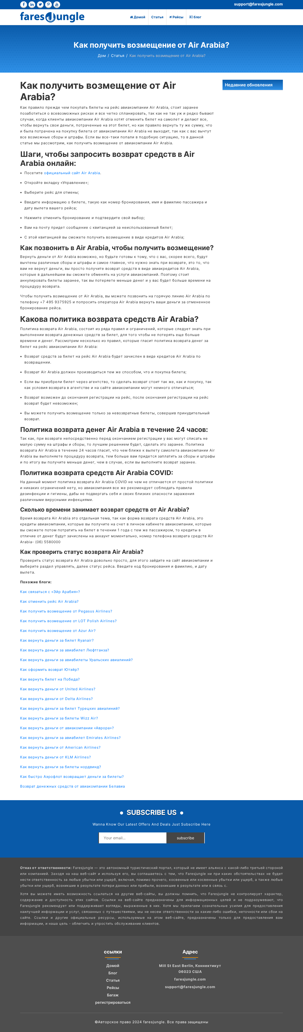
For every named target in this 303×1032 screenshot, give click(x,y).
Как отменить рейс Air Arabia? (49, 601)
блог (197, 17)
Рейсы (178, 17)
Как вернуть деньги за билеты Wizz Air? (59, 718)
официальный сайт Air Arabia (72, 173)
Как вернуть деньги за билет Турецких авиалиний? (70, 708)
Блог (112, 973)
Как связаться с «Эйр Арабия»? (50, 591)
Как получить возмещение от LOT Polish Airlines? (68, 621)
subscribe (185, 838)
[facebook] (23, 4)
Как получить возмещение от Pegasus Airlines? (66, 611)
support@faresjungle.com (258, 4)
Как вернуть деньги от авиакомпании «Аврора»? (67, 728)
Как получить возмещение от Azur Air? (58, 630)
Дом (102, 55)
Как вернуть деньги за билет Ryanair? (57, 640)
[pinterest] (48, 4)
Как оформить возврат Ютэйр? (49, 669)
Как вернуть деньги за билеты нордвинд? (60, 767)
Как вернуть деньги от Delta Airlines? (56, 698)
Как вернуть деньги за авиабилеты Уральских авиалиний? (76, 660)
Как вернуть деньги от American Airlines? (60, 747)
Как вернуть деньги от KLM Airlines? (55, 757)
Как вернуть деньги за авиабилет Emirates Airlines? (70, 737)
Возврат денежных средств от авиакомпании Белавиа (72, 786)
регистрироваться (112, 1002)
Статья (157, 17)
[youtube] (56, 4)
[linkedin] (31, 4)
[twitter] (40, 4)
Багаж (113, 995)
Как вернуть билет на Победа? (50, 679)
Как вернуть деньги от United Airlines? (58, 689)
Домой (139, 17)
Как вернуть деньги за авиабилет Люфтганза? (64, 650)
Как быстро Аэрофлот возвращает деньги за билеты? (72, 776)
